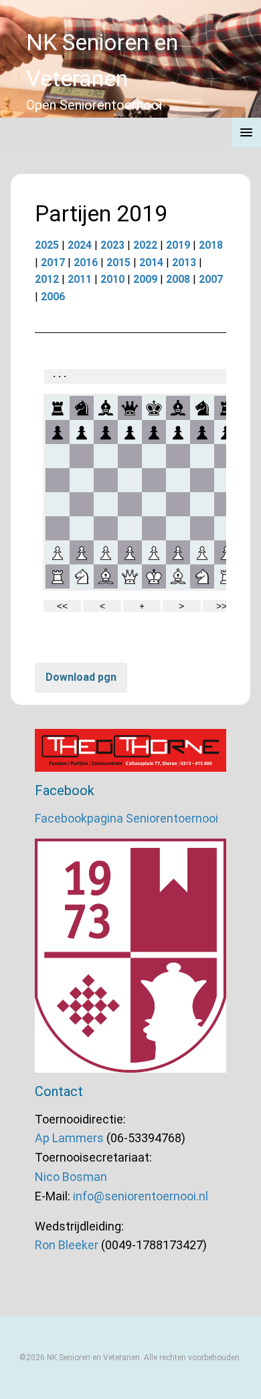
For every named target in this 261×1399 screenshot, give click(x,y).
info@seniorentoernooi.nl (140, 1196)
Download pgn (81, 677)
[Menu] (246, 132)
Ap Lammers (69, 1138)
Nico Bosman (71, 1177)
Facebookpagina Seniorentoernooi (126, 818)
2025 (47, 245)
